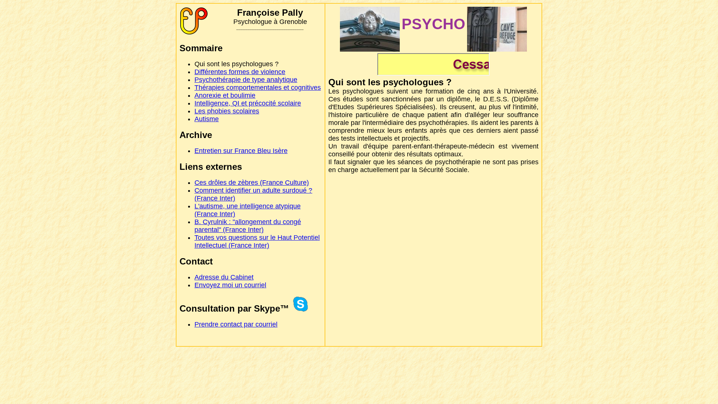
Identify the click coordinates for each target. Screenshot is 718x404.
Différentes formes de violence (239, 72)
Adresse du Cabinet (224, 277)
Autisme (206, 119)
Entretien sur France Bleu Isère (241, 150)
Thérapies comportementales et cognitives (257, 87)
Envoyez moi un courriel (230, 285)
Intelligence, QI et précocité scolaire (247, 103)
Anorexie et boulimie (224, 95)
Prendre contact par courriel (235, 324)
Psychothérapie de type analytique (245, 79)
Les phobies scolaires (226, 111)
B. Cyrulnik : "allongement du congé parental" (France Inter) (247, 225)
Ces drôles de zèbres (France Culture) (251, 182)
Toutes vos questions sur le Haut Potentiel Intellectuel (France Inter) (257, 241)
